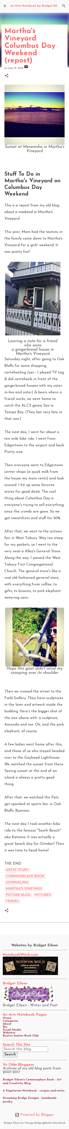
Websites (9, 1032)
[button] (6, 76)
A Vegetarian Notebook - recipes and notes (33, 1090)
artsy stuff (17, 870)
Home (7, 1018)
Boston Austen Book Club (21, 1035)
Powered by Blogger (36, 1115)
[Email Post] (26, 68)
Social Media (12, 1029)
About (7, 1023)
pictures (43, 895)
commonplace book (25, 876)
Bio (5, 1026)
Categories (10, 1021)
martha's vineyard (24, 889)
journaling (17, 882)
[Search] (64, 5)
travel (12, 901)
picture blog (18, 895)
